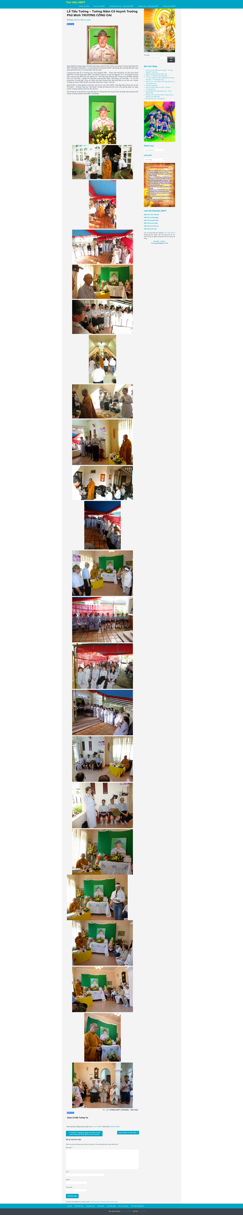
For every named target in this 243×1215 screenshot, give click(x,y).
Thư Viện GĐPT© (126, 1211)
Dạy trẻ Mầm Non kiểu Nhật (128, 1132)
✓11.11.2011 (143, 1211)
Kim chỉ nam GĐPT (99, 6)
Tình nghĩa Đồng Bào (137, 1206)
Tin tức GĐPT (97, 1126)
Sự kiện (69, 1206)
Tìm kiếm (147, 55)
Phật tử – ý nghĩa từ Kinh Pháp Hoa (156, 76)
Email (68, 1179)
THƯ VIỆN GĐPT (169, 233)
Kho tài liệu (100, 1206)
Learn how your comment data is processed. (104, 1202)
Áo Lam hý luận (123, 1206)
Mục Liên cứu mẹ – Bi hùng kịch (155, 98)
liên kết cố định (115, 1126)
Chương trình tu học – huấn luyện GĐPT (121, 6)
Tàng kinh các (90, 1206)
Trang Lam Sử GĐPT (169, 6)
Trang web (69, 1187)
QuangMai (87, 20)
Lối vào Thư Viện (84, 6)
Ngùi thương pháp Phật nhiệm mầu (156, 74)
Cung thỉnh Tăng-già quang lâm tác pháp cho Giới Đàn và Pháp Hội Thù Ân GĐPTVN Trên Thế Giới (84, 1133)
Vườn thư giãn (111, 1206)
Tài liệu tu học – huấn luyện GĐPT (148, 6)
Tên (67, 1172)
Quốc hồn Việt (79, 1206)
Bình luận (69, 1147)
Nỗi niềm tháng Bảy (152, 85)
